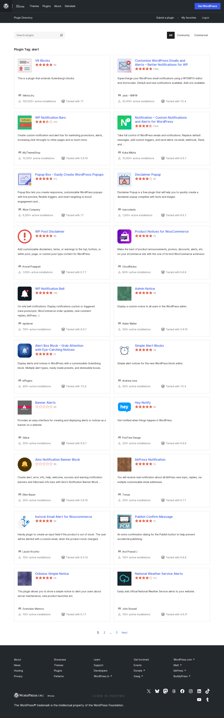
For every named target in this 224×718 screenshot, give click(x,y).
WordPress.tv (103, 676)
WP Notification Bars (50, 117)
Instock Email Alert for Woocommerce (63, 517)
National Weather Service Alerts (159, 573)
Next (124, 632)
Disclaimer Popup (148, 174)
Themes (58, 665)
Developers (100, 670)
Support (98, 665)
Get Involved (141, 659)
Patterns (59, 676)
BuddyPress (182, 676)
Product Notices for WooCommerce (162, 231)
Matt (178, 665)
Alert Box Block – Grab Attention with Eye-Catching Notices (59, 347)
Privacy (18, 676)
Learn (97, 659)
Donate (139, 670)
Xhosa (50, 695)
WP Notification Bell (49, 288)
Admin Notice (145, 288)
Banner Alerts (45, 402)
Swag (138, 676)
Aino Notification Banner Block (57, 459)
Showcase (60, 659)
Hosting (18, 670)
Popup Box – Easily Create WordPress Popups (69, 174)
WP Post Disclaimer (49, 231)
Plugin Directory (23, 17)
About (17, 659)
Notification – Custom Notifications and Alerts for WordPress (161, 119)
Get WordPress (207, 6)
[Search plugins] (61, 35)
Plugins (58, 670)
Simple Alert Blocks (149, 345)
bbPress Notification (150, 459)
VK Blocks (42, 60)
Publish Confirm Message (154, 517)
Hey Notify (143, 402)
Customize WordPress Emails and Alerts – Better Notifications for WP (161, 62)
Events (138, 665)
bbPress (180, 670)
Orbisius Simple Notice (52, 573)
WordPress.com (184, 659)
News (17, 665)
